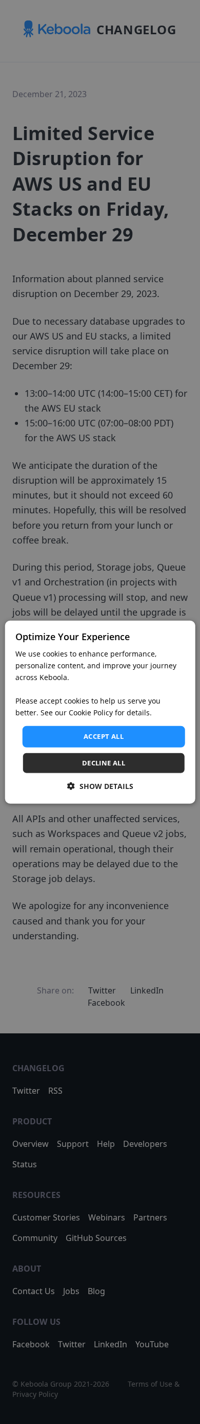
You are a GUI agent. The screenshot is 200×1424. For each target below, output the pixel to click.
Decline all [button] (103, 762)
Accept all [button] (104, 736)
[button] (100, 786)
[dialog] (100, 712)
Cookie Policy (91, 712)
